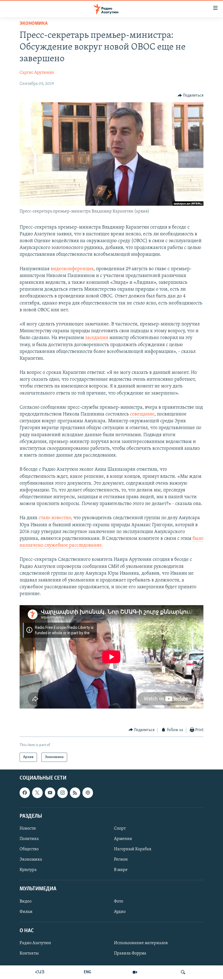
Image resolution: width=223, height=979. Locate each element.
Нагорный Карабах (132, 849)
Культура (28, 870)
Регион (121, 859)
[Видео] (135, 972)
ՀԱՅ (40, 972)
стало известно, (56, 518)
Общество (29, 849)
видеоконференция (72, 269)
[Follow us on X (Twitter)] (37, 792)
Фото (118, 901)
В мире (121, 870)
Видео (26, 901)
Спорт (120, 828)
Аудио (120, 912)
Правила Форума (130, 953)
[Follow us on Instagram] (62, 792)
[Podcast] (87, 792)
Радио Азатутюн (35, 943)
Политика (29, 839)
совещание (142, 414)
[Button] (191, 95)
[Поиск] (183, 972)
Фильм (26, 912)
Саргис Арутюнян (37, 72)
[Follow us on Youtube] (50, 792)
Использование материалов (141, 943)
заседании (97, 337)
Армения (123, 839)
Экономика (34, 23)
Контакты (29, 953)
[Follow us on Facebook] (25, 792)
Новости (28, 828)
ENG (87, 972)
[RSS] (75, 792)
